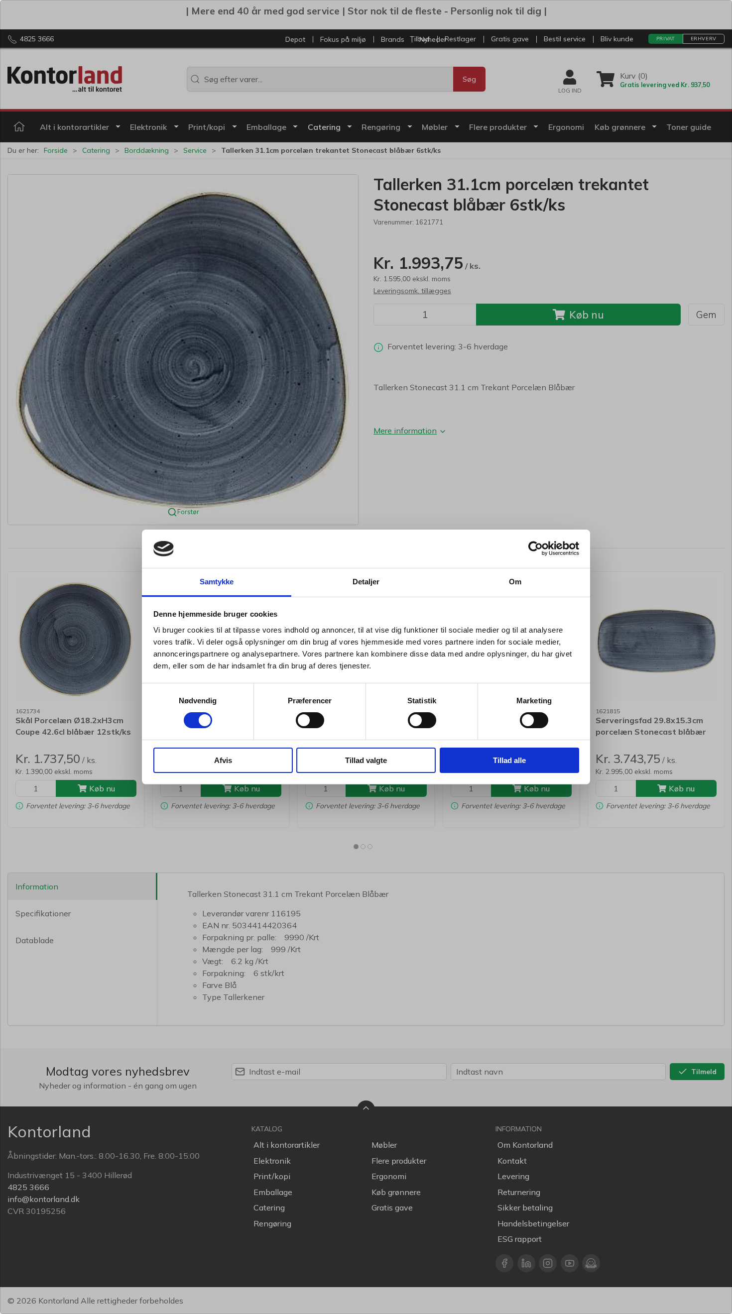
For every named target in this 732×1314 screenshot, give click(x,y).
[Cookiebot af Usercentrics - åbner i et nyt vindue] (535, 548)
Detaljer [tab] (366, 581)
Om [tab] (515, 581)
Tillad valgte (366, 760)
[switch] (310, 720)
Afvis (223, 760)
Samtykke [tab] (217, 581)
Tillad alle (509, 760)
